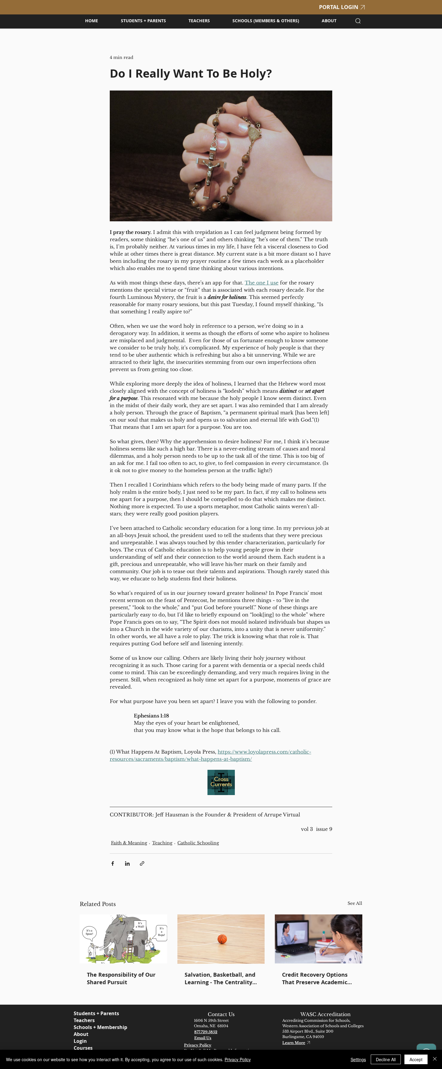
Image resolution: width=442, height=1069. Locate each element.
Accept (416, 1059)
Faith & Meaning (129, 843)
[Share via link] (142, 863)
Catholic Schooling (198, 843)
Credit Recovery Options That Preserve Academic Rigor (315, 978)
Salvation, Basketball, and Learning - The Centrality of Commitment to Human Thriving (221, 978)
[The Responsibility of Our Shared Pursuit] (123, 938)
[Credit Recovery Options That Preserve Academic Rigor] (318, 938)
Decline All (386, 1059)
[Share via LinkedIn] (127, 863)
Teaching (162, 843)
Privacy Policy (238, 1059)
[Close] (434, 1059)
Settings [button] (358, 1059)
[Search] (358, 20)
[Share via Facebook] (112, 863)
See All (355, 903)
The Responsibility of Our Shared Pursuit (121, 978)
